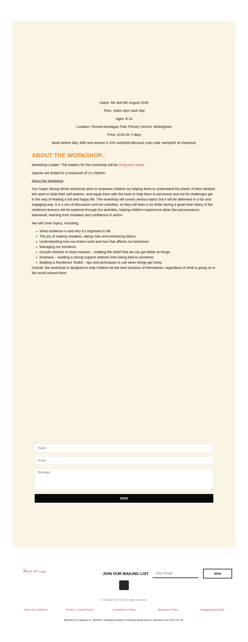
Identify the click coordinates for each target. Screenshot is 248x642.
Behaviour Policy (168, 609)
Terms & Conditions (36, 609)
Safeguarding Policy (212, 609)
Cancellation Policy (124, 609)
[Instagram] (124, 585)
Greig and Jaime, (132, 165)
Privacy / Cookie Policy (80, 609)
